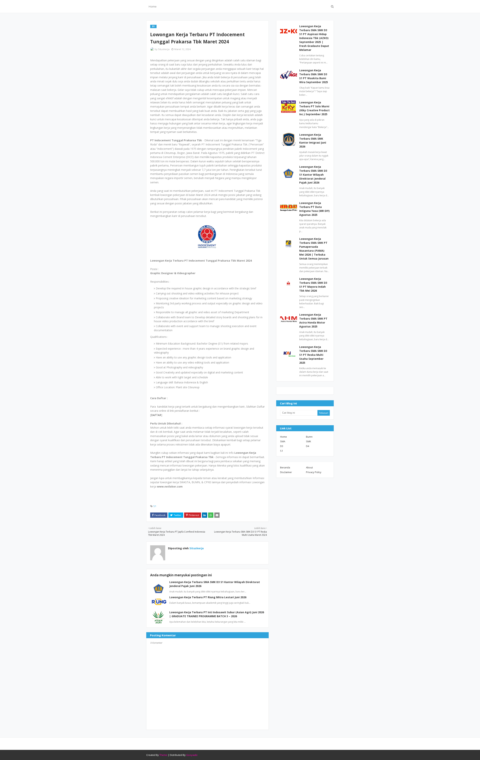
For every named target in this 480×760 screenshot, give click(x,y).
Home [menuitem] (152, 6)
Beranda (285, 467)
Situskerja (164, 49)
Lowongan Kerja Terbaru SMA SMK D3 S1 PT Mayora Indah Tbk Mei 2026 (313, 284)
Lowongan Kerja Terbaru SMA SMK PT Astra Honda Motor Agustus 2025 (313, 320)
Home (283, 436)
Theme (163, 755)
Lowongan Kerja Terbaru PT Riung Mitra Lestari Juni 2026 (207, 597)
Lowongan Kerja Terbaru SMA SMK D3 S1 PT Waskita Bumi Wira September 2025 (313, 76)
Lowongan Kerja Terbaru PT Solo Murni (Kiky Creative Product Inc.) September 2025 (314, 108)
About (309, 467)
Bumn (309, 436)
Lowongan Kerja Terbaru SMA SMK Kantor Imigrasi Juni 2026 (312, 140)
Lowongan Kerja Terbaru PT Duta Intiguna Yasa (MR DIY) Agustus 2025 (314, 209)
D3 (281, 446)
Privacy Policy (313, 472)
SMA (282, 441)
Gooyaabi (191, 755)
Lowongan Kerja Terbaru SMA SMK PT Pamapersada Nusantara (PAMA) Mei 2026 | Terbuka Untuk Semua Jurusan (313, 248)
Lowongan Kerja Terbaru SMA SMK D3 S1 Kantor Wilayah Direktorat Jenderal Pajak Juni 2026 (313, 174)
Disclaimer (286, 472)
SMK (308, 441)
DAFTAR (156, 415)
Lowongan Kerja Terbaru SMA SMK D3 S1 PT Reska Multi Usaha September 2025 (313, 354)
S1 (154, 506)
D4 (307, 446)
